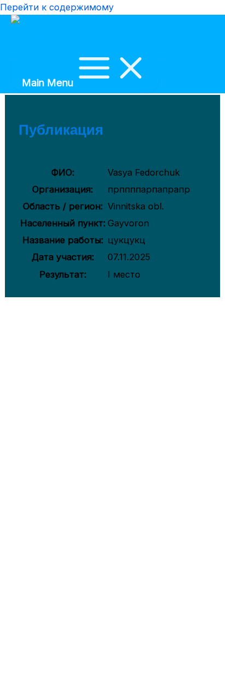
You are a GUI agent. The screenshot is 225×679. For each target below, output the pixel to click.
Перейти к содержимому (57, 7)
